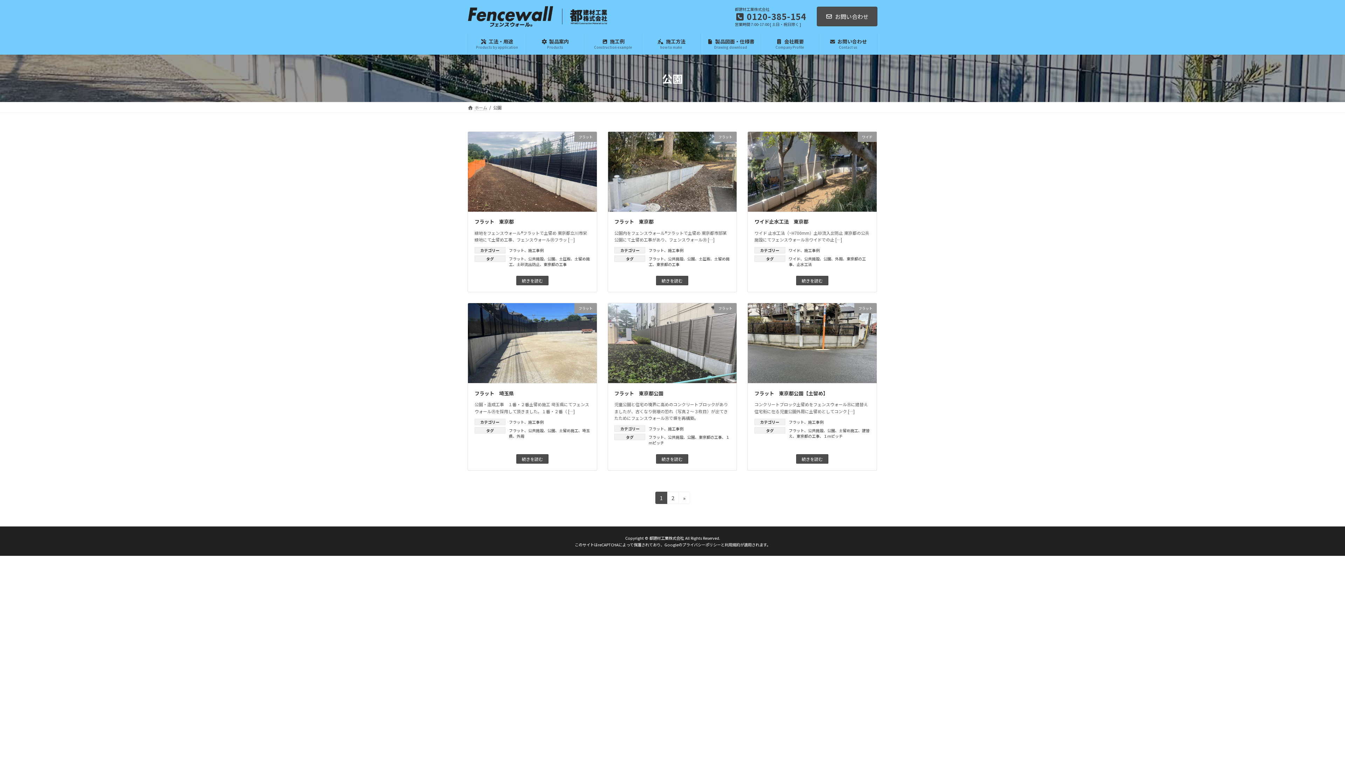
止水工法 (804, 264)
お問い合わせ (852, 16)
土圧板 (565, 258)
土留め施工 (568, 430)
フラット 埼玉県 (494, 393)
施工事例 (536, 250)
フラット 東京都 (494, 221)
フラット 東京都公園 (638, 393)
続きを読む (532, 281)
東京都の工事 (555, 264)
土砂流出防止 (528, 264)
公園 (551, 258)
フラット (516, 250)
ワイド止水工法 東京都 (781, 221)
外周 (839, 258)
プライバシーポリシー (701, 544)
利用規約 (732, 544)
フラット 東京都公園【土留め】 (791, 393)
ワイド (794, 250)
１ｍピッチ (833, 436)
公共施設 (536, 258)
